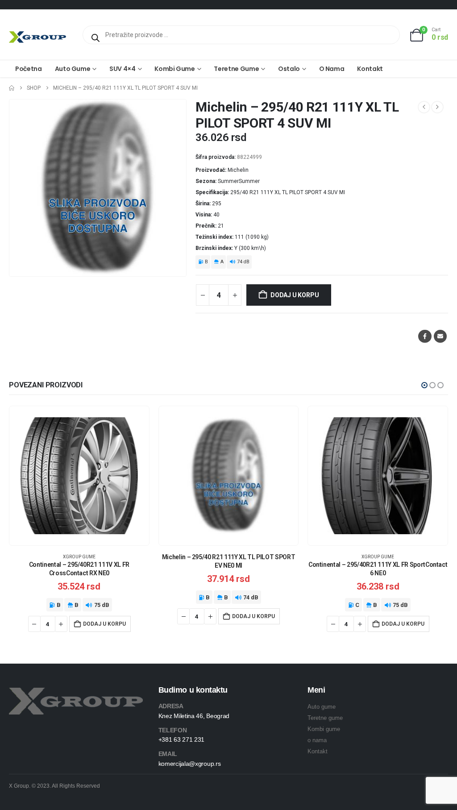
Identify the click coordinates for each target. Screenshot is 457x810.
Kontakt (370, 68)
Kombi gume (174, 68)
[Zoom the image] (76, 693)
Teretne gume (236, 68)
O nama (332, 68)
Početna (28, 68)
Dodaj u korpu (294, 295)
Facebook (424, 336)
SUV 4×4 (122, 68)
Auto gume (73, 68)
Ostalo (289, 68)
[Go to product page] (79, 476)
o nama (317, 740)
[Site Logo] (37, 36)
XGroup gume (79, 556)
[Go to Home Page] (11, 88)
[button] (424, 385)
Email (440, 336)
